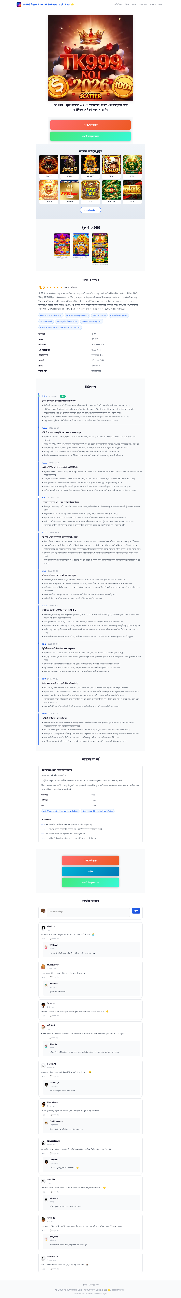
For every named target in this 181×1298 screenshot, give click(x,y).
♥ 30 (43, 939)
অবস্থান (152, 4)
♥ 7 (43, 1038)
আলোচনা (161, 4)
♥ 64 (43, 1154)
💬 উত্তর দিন (54, 939)
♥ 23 (43, 1115)
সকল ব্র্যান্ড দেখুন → (90, 210)
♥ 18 (43, 1231)
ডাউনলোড (143, 4)
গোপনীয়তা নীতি (93, 1285)
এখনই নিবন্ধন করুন (90, 136)
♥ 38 (43, 977)
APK (127, 4)
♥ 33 (43, 1269)
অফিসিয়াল (118, 4)
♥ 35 (43, 1192)
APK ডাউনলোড (91, 124)
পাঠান (136, 911)
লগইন (134, 4)
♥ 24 (43, 1076)
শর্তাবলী (85, 1285)
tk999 (41, 293)
